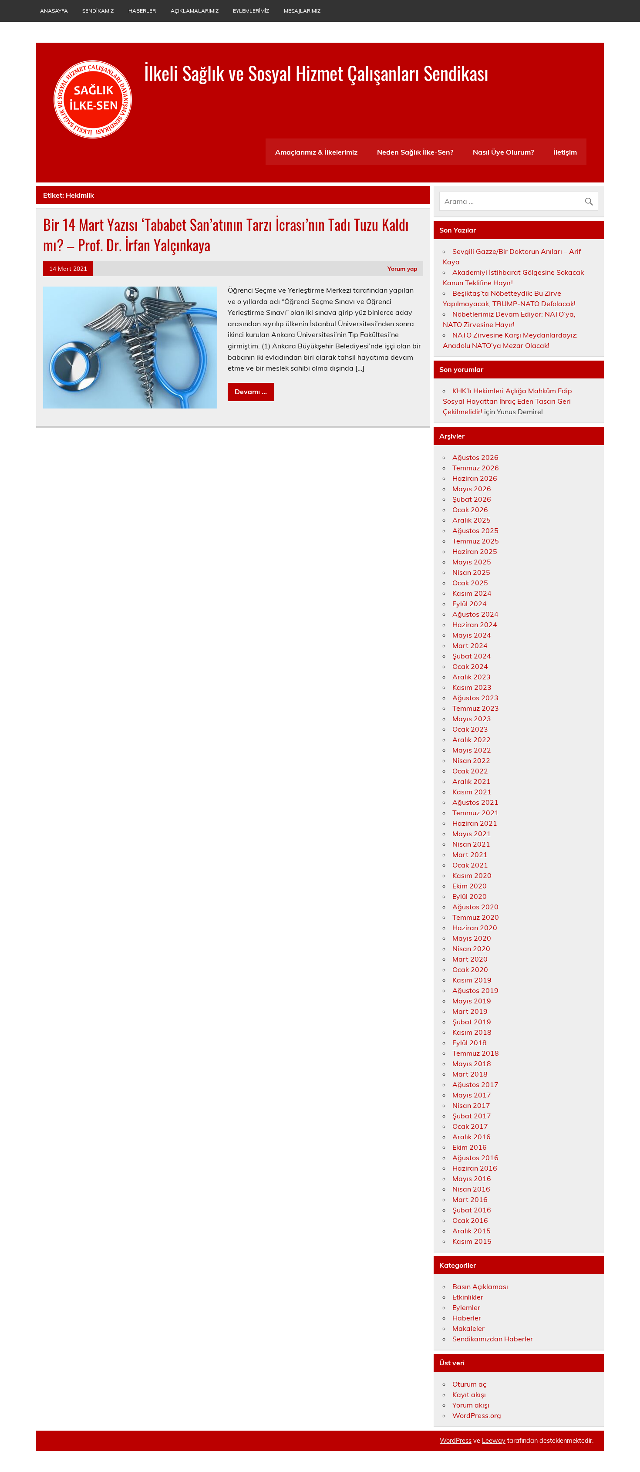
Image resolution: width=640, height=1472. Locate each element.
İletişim (565, 152)
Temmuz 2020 (475, 917)
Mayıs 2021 (471, 833)
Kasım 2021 (472, 791)
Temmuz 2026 (475, 467)
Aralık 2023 (471, 676)
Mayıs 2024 (471, 635)
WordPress (456, 1441)
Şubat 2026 (471, 499)
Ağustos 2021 (475, 802)
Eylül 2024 (469, 603)
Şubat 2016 (471, 1209)
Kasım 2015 (472, 1241)
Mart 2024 (470, 645)
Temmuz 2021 (475, 812)
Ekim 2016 (469, 1147)
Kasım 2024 (472, 593)
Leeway (493, 1441)
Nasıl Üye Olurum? (503, 152)
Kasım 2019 (472, 980)
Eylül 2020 (469, 896)
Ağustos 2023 (475, 697)
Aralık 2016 (471, 1136)
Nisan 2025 (471, 572)
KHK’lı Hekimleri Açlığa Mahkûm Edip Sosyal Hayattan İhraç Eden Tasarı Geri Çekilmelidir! (507, 401)
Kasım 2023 (472, 687)
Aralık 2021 (471, 781)
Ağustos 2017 (475, 1084)
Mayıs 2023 (471, 718)
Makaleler (468, 1328)
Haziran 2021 (474, 823)
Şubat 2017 (471, 1115)
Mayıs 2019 (471, 1000)
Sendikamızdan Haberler (492, 1338)
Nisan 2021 (471, 844)
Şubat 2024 (471, 656)
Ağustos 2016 (475, 1157)
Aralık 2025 (471, 520)
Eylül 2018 (469, 1042)
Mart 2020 (470, 959)
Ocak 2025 (470, 582)
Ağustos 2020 (475, 906)
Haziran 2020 (474, 927)
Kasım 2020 (472, 875)
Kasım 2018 (472, 1032)
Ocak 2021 (470, 865)
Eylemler (466, 1307)
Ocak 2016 (470, 1220)
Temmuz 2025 (475, 541)
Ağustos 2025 (475, 530)
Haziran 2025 (474, 551)
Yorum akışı (470, 1405)
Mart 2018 (470, 1074)
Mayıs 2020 (471, 938)
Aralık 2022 (471, 739)
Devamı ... (251, 391)
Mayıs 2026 (471, 488)
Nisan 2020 (471, 948)
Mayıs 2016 (471, 1178)
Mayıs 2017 (471, 1094)
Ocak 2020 (470, 969)
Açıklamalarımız (195, 10)
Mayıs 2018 (471, 1063)
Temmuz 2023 (475, 708)
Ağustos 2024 (475, 614)
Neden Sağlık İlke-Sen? (415, 152)
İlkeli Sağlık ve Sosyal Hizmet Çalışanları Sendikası (316, 72)
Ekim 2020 (469, 885)
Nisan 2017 (471, 1105)
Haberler (142, 10)
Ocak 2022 (470, 770)
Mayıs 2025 (471, 561)
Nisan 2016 (471, 1189)
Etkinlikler (467, 1297)
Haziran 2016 (474, 1168)
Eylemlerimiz (251, 10)
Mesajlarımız (302, 10)
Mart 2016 (470, 1199)
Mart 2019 (470, 1011)
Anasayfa (54, 10)
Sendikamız (98, 10)
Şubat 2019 (471, 1021)
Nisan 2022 (471, 760)
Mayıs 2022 (471, 750)
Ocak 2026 (470, 509)
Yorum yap (402, 268)
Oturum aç (469, 1384)
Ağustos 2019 (475, 990)
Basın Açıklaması (480, 1286)
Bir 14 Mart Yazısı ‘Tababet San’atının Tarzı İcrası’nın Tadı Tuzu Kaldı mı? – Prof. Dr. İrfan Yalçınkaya (226, 234)
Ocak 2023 (470, 729)
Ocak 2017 (470, 1126)
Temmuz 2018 (475, 1053)
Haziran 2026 (474, 478)
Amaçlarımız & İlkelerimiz (316, 152)
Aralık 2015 (471, 1230)
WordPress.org (476, 1415)
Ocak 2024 (470, 666)
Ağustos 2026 (475, 457)
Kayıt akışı (469, 1394)
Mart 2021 (470, 854)
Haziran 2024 (474, 624)
